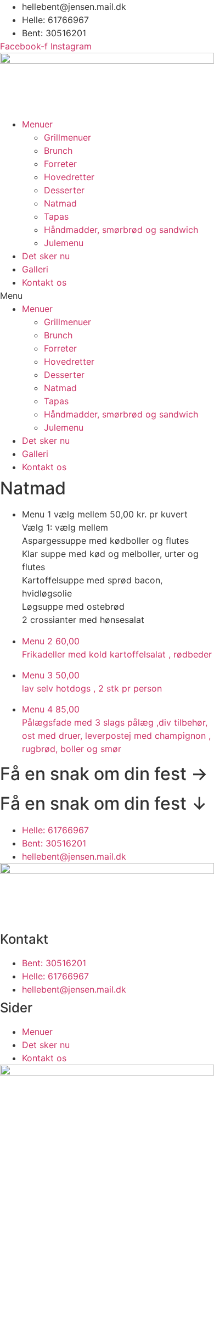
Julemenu (63, 242)
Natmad (60, 203)
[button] (107, 295)
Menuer (37, 124)
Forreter (60, 163)
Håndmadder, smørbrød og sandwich (121, 229)
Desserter (64, 190)
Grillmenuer (67, 137)
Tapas (56, 216)
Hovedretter (69, 176)
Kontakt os (44, 282)
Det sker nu (46, 255)
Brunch (58, 150)
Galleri (35, 269)
